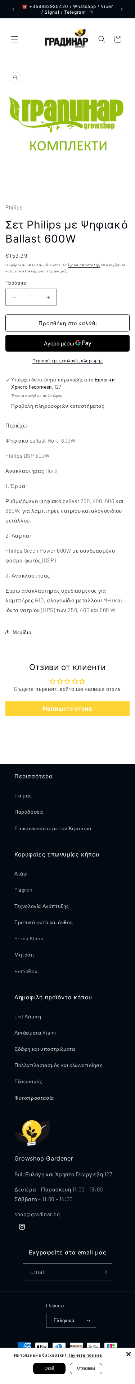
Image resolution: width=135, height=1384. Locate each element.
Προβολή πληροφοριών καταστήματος (57, 406)
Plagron (23, 890)
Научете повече (84, 1355)
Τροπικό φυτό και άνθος (43, 922)
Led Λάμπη (27, 1016)
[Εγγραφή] (104, 1271)
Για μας (23, 795)
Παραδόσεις (29, 812)
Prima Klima (29, 938)
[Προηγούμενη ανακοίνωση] (13, 9)
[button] (14, 39)
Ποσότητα (16, 283)
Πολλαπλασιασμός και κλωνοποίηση (58, 1065)
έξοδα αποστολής (84, 265)
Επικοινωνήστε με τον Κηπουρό (52, 828)
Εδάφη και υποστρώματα (44, 1049)
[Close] (128, 1354)
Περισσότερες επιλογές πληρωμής (67, 360)
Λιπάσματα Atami (35, 1033)
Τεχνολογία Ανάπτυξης (41, 906)
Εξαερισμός (28, 1081)
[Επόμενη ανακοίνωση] (122, 9)
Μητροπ (24, 954)
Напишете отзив (67, 708)
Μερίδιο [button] (22, 632)
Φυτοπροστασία (34, 1098)
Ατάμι (21, 873)
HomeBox (25, 971)
